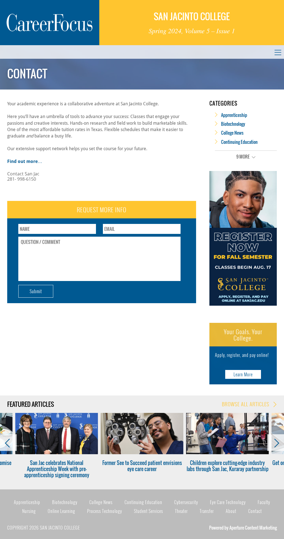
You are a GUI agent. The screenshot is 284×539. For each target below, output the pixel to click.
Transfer (207, 511)
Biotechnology (233, 124)
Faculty (264, 502)
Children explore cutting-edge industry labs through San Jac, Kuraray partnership (227, 465)
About (231, 511)
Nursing (29, 511)
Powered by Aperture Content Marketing (243, 528)
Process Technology (104, 511)
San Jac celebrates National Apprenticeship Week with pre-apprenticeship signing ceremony (56, 469)
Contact (255, 511)
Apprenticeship (234, 115)
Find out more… (24, 161)
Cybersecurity (186, 502)
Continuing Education (239, 142)
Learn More (243, 374)
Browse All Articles (246, 404)
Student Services (148, 511)
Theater (181, 511)
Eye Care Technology (228, 502)
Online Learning (61, 511)
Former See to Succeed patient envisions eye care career (142, 465)
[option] (56, 445)
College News (232, 132)
